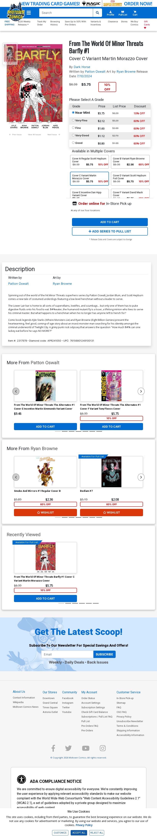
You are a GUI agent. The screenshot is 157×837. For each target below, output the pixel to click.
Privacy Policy (124, 716)
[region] (15, 391)
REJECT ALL (96, 832)
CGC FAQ (122, 712)
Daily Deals (74, 662)
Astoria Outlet (50, 712)
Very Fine (81, 120)
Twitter (66, 707)
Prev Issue (17, 135)
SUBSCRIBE (104, 654)
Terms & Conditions (127, 725)
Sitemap (121, 702)
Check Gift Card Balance (94, 712)
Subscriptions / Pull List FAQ (96, 716)
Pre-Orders (87, 730)
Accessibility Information (130, 735)
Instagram (67, 702)
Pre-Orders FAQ (89, 725)
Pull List (85, 721)
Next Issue (52, 135)
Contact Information (24, 697)
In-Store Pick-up (125, 698)
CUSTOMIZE (60, 832)
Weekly (55, 662)
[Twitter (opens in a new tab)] (68, 749)
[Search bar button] (97, 12)
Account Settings (90, 702)
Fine (78, 127)
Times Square (50, 707)
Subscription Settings (93, 707)
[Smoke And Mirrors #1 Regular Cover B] (45, 472)
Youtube (66, 712)
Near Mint (82, 112)
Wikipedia (18, 702)
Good (79, 142)
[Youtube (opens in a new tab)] (85, 749)
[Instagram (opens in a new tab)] (102, 749)
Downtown (49, 698)
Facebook (67, 698)
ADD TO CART (109, 222)
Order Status (88, 698)
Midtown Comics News (25, 706)
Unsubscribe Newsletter (130, 721)
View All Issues (34, 135)
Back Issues (97, 662)
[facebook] (53, 749)
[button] (29, 12)
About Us (19, 691)
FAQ (119, 707)
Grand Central (50, 702)
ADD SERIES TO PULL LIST (111, 231)
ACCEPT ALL (78, 832)
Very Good (82, 135)
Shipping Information (128, 730)
